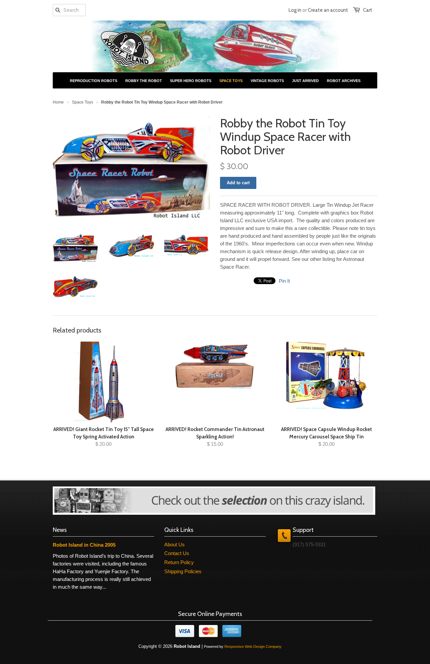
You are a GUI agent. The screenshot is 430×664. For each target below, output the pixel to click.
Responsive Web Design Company (253, 647)
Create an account (328, 10)
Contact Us (176, 553)
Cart (367, 10)
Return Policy (179, 562)
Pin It (284, 281)
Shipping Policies (183, 571)
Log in (295, 10)
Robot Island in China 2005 (84, 545)
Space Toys (82, 102)
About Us (174, 544)
